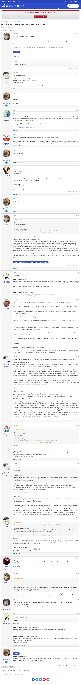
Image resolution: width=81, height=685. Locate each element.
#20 (78, 649)
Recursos (52, 6)
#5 (78, 134)
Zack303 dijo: (17, 522)
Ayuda (14, 1)
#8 (78, 198)
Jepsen (6, 608)
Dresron (6, 281)
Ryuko (6, 81)
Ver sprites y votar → (40, 16)
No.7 (6, 566)
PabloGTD (6, 143)
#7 (78, 167)
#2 (78, 72)
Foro (59, 6)
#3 (78, 93)
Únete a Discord (73, 6)
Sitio (40, 6)
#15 (78, 518)
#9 (78, 215)
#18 (78, 599)
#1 (78, 33)
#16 (78, 558)
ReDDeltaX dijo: (17, 220)
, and (23, 421)
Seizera (6, 434)
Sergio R (6, 308)
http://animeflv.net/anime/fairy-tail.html (24, 127)
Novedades (4, 1)
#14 (78, 463)
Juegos (46, 6)
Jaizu (6, 101)
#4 (78, 110)
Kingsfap (6, 119)
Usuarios (9, 1)
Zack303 (6, 364)
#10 (78, 272)
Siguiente (11, 30)
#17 (78, 574)
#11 (78, 300)
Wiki (64, 6)
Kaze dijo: (16, 468)
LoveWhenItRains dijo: (19, 617)
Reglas (18, 1)
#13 (78, 425)
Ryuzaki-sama (6, 175)
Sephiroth (4, 27)
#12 (78, 356)
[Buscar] (66, 1)
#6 (78, 150)
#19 (78, 613)
